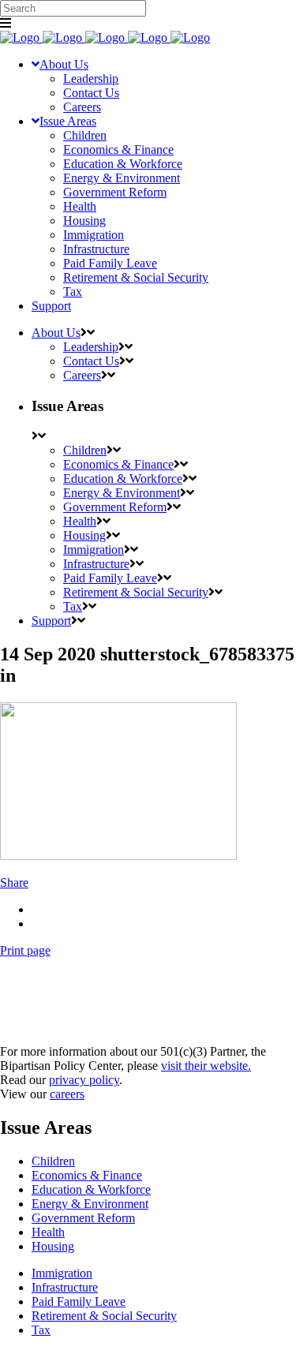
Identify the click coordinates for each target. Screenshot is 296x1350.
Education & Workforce (91, 1189)
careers (67, 1094)
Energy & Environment (90, 1203)
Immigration (62, 1273)
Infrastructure (65, 1287)
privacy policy (84, 1079)
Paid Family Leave (79, 1301)
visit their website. (206, 1065)
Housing (53, 1246)
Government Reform (83, 1218)
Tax (41, 1330)
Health (48, 1232)
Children (53, 1161)
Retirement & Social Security (104, 1315)
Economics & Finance (87, 1175)
